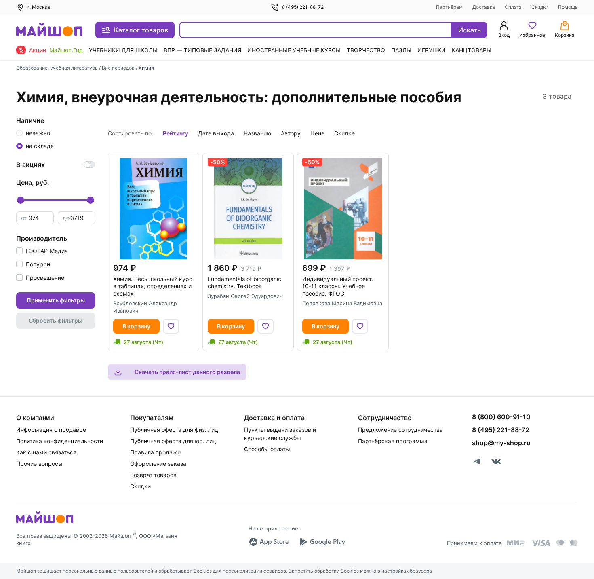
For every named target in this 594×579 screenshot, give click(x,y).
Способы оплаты (267, 449)
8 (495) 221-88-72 (303, 7)
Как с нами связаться (46, 452)
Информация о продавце (51, 429)
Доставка (483, 7)
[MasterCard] (560, 543)
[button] (42, 251)
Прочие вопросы (39, 463)
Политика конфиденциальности (59, 440)
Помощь (568, 7)
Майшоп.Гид (66, 49)
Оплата (513, 7)
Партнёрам (449, 7)
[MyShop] (44, 522)
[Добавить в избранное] (171, 326)
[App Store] (269, 542)
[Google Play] (322, 542)
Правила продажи (155, 452)
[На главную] (49, 30)
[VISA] (540, 543)
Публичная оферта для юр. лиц (173, 440)
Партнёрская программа (393, 440)
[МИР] (516, 542)
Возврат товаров (153, 474)
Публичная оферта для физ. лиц (174, 429)
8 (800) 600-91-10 (501, 417)
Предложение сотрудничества (400, 429)
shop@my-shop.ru (501, 443)
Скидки (539, 7)
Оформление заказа (158, 463)
